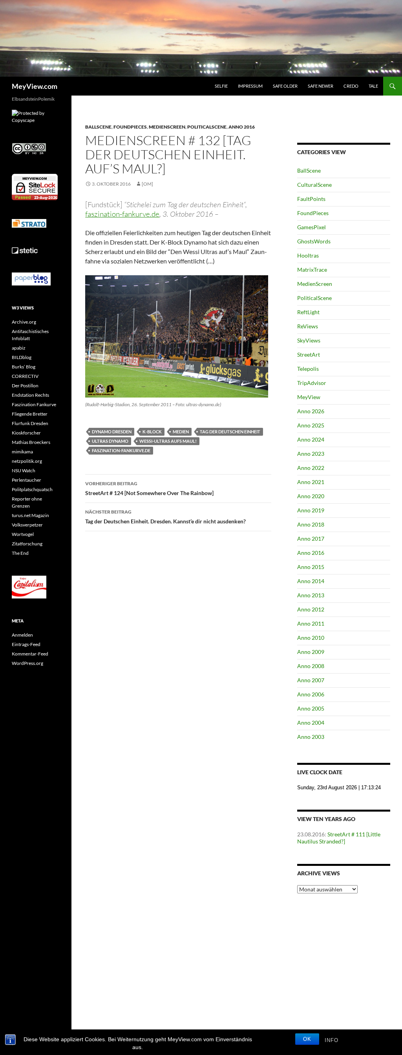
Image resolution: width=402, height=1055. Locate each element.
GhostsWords (314, 241)
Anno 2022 (310, 467)
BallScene (98, 127)
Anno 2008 (310, 666)
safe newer (320, 85)
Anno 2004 (310, 722)
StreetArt (308, 354)
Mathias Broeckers (31, 442)
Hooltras (308, 255)
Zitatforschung (27, 544)
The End (20, 553)
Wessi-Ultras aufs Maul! (168, 441)
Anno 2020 (310, 496)
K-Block (152, 431)
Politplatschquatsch (32, 489)
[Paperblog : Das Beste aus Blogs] (31, 279)
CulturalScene (314, 184)
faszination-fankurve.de (121, 450)
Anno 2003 (310, 736)
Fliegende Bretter (30, 414)
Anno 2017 (310, 538)
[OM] (147, 184)
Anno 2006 (310, 694)
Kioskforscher (26, 433)
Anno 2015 (310, 566)
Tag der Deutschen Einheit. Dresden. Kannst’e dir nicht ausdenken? (165, 517)
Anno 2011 (310, 623)
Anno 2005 (310, 708)
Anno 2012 (310, 609)
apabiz (19, 348)
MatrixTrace (312, 269)
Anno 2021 (310, 482)
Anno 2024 (310, 439)
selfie (221, 85)
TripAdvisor (311, 382)
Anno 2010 (310, 637)
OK (307, 1039)
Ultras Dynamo (110, 441)
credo (351, 85)
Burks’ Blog (23, 367)
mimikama (22, 452)
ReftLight (308, 312)
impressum (250, 85)
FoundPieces (130, 127)
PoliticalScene (207, 127)
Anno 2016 (241, 127)
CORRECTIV (25, 376)
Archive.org (24, 322)
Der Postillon (25, 385)
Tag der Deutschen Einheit (230, 431)
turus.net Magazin (30, 515)
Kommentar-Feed (30, 654)
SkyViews (308, 340)
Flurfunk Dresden (30, 423)
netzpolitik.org (27, 461)
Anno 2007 (310, 680)
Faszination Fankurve (34, 404)
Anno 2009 (310, 651)
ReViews (307, 326)
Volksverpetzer (27, 525)
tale (373, 85)
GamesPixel (311, 227)
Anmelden (22, 635)
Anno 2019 (310, 510)
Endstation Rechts (30, 395)
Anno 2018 (310, 524)
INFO (331, 1040)
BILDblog (21, 357)
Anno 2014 (310, 581)
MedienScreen (167, 127)
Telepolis (308, 368)
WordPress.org (27, 663)
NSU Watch (23, 470)
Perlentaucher (26, 480)
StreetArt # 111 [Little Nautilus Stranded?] (338, 838)
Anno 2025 (310, 425)
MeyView (308, 397)
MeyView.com (34, 86)
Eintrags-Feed (26, 644)
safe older (285, 85)
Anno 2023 (310, 453)
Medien (181, 431)
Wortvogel (23, 534)
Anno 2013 (310, 595)
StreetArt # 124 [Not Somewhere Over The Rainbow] (149, 488)
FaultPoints (311, 198)
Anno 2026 (310, 411)
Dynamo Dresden (112, 431)
